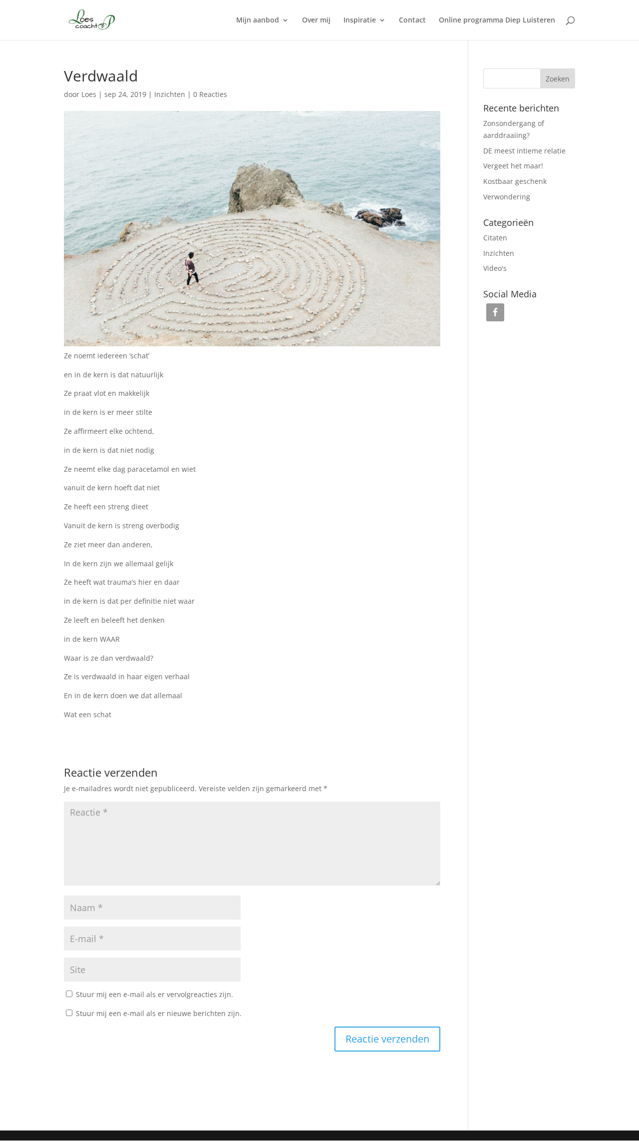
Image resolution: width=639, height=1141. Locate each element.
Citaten (495, 237)
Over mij (316, 20)
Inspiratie (359, 20)
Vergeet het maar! (513, 165)
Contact (412, 20)
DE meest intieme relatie (524, 150)
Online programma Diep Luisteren (497, 20)
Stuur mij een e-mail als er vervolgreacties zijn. (154, 994)
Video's (495, 268)
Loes (88, 94)
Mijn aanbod (257, 20)
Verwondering (506, 196)
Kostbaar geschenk (515, 181)
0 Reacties (210, 94)
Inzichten (169, 94)
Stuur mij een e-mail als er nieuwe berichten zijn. (159, 1013)
